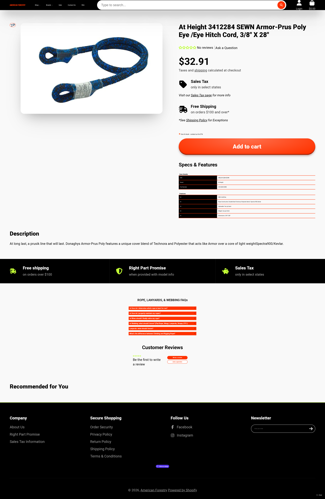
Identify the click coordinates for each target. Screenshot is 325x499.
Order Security (101, 427)
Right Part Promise (25, 434)
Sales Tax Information (27, 442)
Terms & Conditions (106, 456)
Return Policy (100, 442)
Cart (312, 5)
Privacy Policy (101, 434)
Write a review (177, 357)
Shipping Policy (102, 449)
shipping (200, 70)
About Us (17, 427)
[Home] (17, 5)
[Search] (281, 5)
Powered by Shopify (182, 490)
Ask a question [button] (177, 362)
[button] (187, 48)
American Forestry (153, 490)
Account (299, 5)
